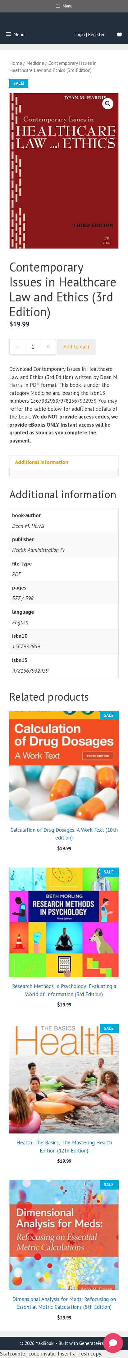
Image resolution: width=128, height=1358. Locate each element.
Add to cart (76, 346)
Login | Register (90, 34)
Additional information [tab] (41, 462)
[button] (107, 103)
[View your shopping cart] (119, 34)
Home (15, 63)
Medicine (35, 63)
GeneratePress (93, 1343)
